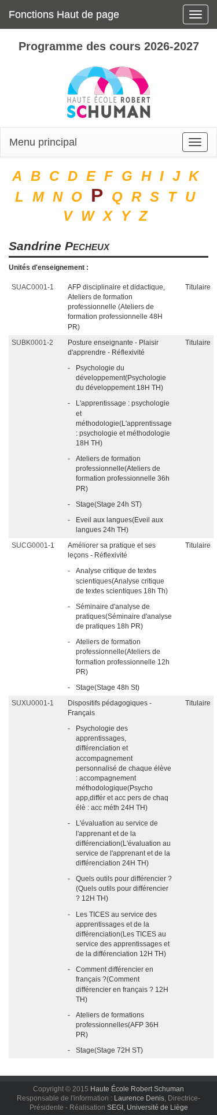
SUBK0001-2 (32, 343)
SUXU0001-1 (33, 703)
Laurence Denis (139, 1098)
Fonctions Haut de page (64, 14)
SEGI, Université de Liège (147, 1107)
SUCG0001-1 (33, 545)
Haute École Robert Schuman (137, 1089)
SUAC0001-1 (33, 287)
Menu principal (43, 142)
